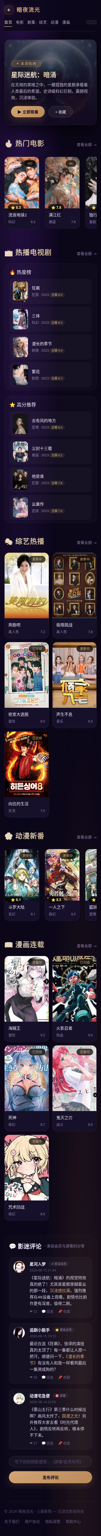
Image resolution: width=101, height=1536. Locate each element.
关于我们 (11, 1521)
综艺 (43, 22)
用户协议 (32, 1521)
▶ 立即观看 (28, 112)
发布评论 (51, 1477)
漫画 (66, 22)
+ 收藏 (60, 112)
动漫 (54, 22)
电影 (20, 22)
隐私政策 (52, 1521)
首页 (8, 22)
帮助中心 (73, 1521)
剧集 (31, 22)
